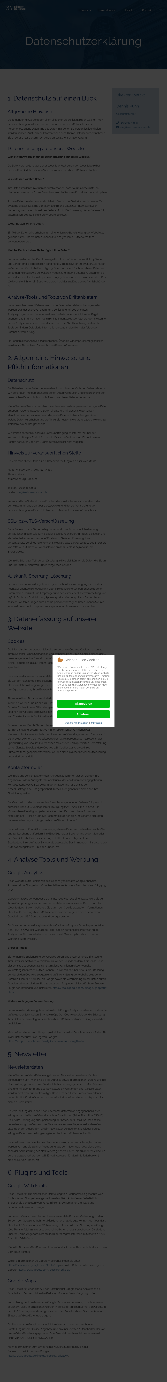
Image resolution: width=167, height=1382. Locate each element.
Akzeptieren (83, 703)
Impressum (97, 722)
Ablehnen (83, 714)
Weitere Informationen (76, 722)
